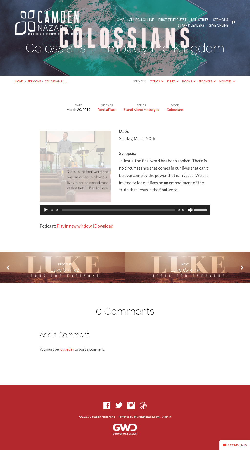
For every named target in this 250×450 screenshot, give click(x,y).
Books (187, 81)
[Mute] (190, 210)
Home (119, 19)
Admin (166, 416)
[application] (125, 210)
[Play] (45, 210)
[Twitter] (119, 405)
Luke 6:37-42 (65, 270)
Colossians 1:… (56, 81)
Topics (155, 81)
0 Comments (237, 445)
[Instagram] (131, 405)
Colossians (175, 110)
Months (225, 81)
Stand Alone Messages (141, 110)
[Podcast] (143, 405)
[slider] (201, 209)
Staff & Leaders (191, 25)
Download (103, 226)
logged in (67, 349)
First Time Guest (172, 19)
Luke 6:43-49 (185, 270)
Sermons (220, 19)
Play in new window (74, 226)
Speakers (206, 81)
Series (171, 81)
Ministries (199, 19)
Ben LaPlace (107, 110)
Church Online (141, 19)
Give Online (218, 25)
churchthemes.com (147, 416)
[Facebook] (106, 405)
